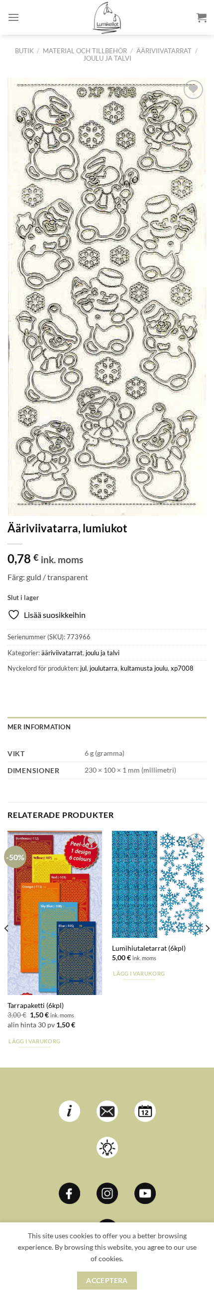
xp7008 (182, 668)
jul (83, 668)
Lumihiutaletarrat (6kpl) (149, 948)
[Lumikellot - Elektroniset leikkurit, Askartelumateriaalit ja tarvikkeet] (107, 17)
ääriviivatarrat (164, 51)
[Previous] (7, 948)
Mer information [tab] (39, 727)
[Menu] (13, 17)
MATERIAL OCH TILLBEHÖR (85, 51)
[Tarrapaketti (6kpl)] (54, 913)
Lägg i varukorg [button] (34, 1041)
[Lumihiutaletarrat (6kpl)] (159, 884)
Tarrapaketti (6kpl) (35, 1005)
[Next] (207, 948)
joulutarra (103, 668)
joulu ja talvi (107, 58)
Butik (24, 51)
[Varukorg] (202, 17)
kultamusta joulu (144, 668)
